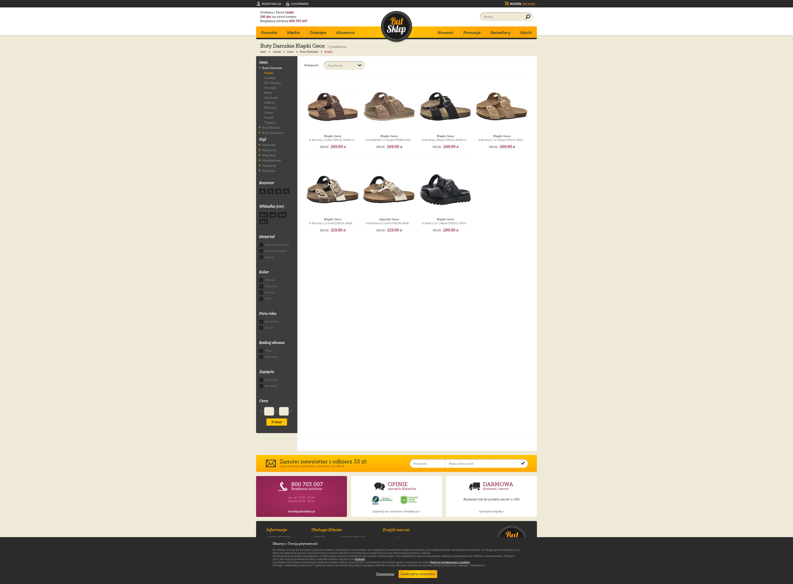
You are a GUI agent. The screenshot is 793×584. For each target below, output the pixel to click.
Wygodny (269, 155)
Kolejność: (311, 65)
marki (277, 51)
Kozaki (269, 117)
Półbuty (269, 102)
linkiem (360, 559)
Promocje (472, 32)
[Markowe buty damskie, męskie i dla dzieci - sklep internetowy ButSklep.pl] (396, 27)
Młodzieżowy (271, 160)
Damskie (269, 32)
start (263, 51)
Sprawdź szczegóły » (491, 511)
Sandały (270, 77)
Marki (526, 32)
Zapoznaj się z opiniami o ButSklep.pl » (396, 511)
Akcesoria (345, 32)
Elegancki (269, 165)
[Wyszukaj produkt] (528, 17)
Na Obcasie (272, 82)
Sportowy (269, 144)
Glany (268, 112)
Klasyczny (269, 150)
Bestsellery (500, 32)
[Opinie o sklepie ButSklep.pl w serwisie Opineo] (382, 500)
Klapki (268, 72)
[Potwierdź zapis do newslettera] (523, 464)
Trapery (269, 122)
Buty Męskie (271, 127)
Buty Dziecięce (273, 132)
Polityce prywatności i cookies (450, 562)
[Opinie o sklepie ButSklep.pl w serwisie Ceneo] (409, 500)
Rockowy (268, 170)
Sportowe (271, 97)
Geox (290, 51)
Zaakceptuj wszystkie (418, 574)
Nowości (445, 32)
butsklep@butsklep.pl (301, 511)
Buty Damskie (309, 51)
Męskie (293, 32)
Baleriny (270, 107)
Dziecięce (318, 32)
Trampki (270, 87)
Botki (268, 92)
